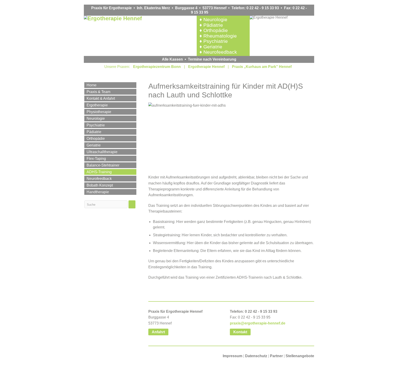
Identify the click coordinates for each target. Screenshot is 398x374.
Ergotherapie (97, 105)
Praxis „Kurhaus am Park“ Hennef (262, 67)
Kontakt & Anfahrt (101, 98)
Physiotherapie (99, 112)
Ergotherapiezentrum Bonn (157, 67)
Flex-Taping (96, 159)
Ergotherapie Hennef (206, 67)
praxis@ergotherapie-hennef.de (257, 323)
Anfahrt (158, 332)
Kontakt (240, 332)
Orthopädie (215, 30)
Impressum (232, 356)
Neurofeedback (220, 52)
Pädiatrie (213, 25)
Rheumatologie (220, 35)
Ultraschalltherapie (102, 152)
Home (92, 85)
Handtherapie (98, 192)
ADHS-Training (99, 172)
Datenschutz (256, 356)
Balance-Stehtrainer (103, 165)
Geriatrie (212, 46)
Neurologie (215, 19)
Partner (276, 356)
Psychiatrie (215, 41)
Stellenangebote (300, 356)
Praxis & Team (98, 92)
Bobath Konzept (100, 185)
